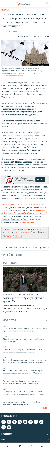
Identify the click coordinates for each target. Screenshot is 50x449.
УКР (30, 446)
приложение (23, 232)
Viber (25, 219)
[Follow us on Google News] (25, 422)
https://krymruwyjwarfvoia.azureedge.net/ (27, 213)
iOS (9, 236)
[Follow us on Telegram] (30, 422)
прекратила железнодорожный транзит (20, 136)
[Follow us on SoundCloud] (36, 422)
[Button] (23, 36)
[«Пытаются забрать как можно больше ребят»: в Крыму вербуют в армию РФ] (25, 279)
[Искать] (41, 446)
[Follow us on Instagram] (20, 422)
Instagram (15, 219)
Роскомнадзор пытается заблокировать (19, 205)
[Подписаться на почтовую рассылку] (9, 427)
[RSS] (41, 422)
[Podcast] (3, 427)
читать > (40, 179)
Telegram (5, 219)
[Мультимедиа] (8, 446)
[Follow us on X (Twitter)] (9, 422)
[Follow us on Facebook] (3, 422)
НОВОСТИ (9, 320)
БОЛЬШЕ (44, 408)
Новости (5, 10)
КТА (19, 446)
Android (17, 236)
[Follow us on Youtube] (14, 422)
